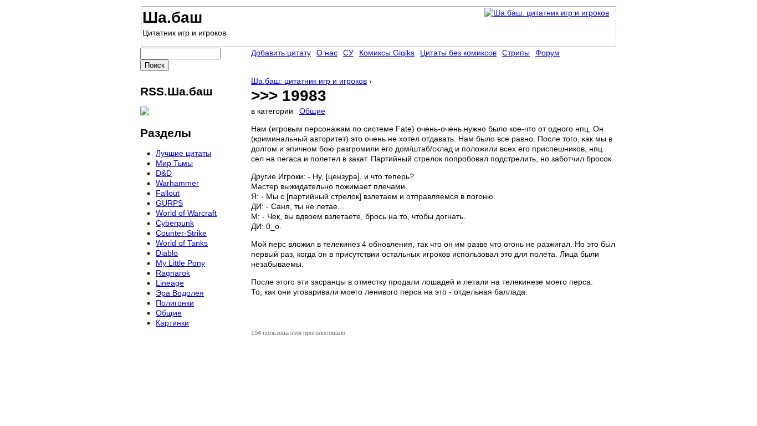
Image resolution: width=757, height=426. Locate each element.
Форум (547, 52)
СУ (348, 52)
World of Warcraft (186, 213)
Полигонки (175, 302)
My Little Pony (180, 262)
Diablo (167, 252)
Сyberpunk (175, 223)
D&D (164, 173)
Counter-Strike (181, 233)
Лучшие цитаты (183, 153)
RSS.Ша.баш (176, 91)
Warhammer (177, 183)
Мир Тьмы (174, 163)
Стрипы (516, 52)
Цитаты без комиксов (458, 52)
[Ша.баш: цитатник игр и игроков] (546, 12)
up (257, 321)
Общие (312, 110)
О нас (326, 52)
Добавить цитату (281, 52)
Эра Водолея (180, 292)
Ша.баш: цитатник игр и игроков (309, 81)
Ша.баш (172, 17)
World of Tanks (182, 243)
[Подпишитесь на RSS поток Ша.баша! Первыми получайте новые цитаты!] (144, 112)
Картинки (172, 322)
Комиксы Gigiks (387, 52)
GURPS (169, 203)
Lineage (170, 282)
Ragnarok (173, 272)
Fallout (168, 193)
